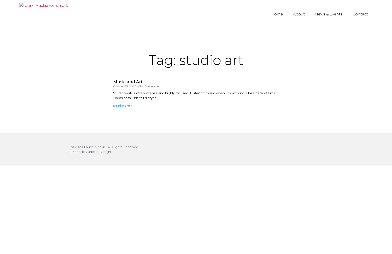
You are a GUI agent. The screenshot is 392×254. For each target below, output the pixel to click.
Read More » (122, 105)
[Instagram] (317, 149)
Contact (360, 14)
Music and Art (128, 81)
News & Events (328, 14)
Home (277, 14)
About (299, 14)
